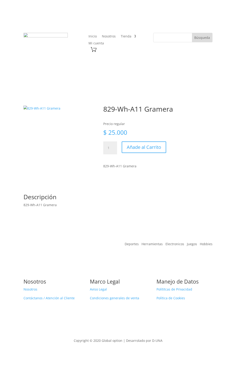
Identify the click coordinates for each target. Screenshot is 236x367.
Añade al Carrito (144, 147)
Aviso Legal (98, 289)
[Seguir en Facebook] (188, 17)
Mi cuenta (96, 43)
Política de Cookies (170, 298)
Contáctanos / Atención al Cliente (49, 298)
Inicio (92, 36)
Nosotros (109, 36)
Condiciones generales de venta (114, 298)
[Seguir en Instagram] (197, 17)
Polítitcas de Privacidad (174, 289)
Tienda (126, 36)
